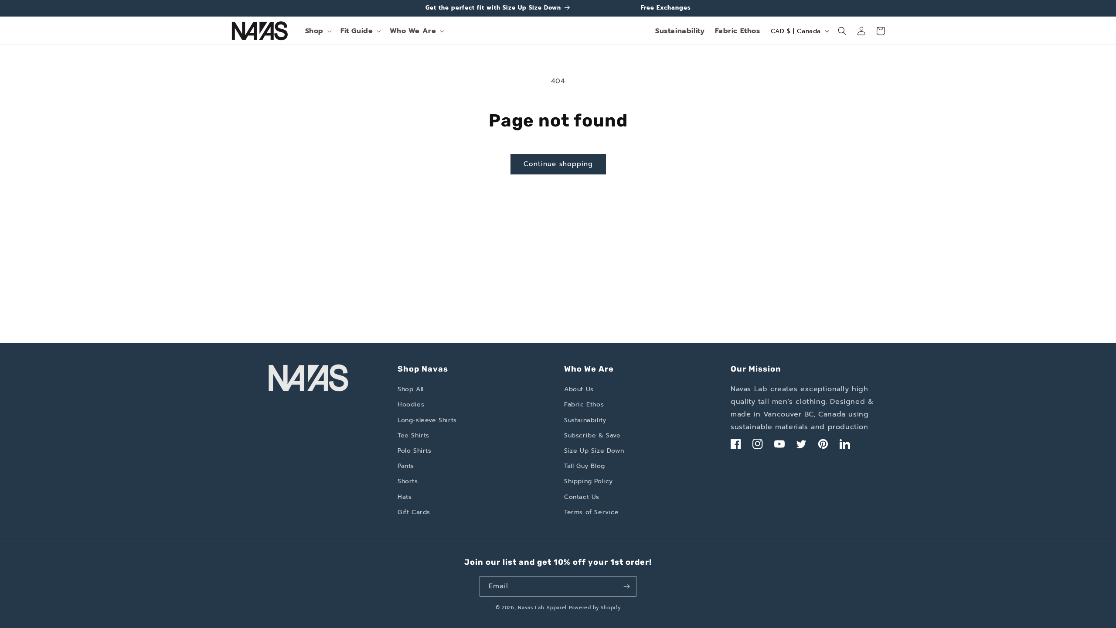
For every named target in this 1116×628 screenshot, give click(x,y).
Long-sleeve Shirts (427, 420)
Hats (405, 497)
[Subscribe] (626, 586)
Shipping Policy (588, 481)
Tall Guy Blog (584, 466)
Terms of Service (591, 512)
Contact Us (581, 497)
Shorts (408, 481)
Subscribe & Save (592, 435)
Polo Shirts (415, 450)
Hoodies (411, 404)
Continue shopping (558, 164)
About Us (579, 389)
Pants (406, 466)
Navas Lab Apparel (542, 607)
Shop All (411, 389)
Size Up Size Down (594, 450)
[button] (317, 31)
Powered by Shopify (595, 607)
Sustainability (679, 30)
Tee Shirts (413, 435)
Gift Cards (414, 512)
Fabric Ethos (737, 30)
